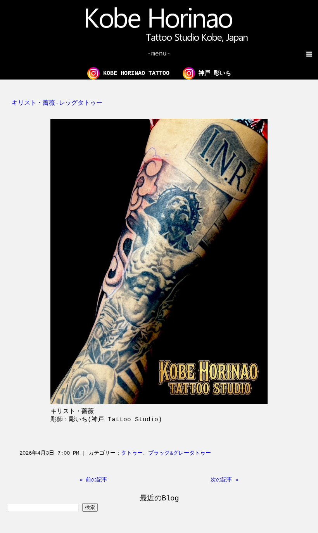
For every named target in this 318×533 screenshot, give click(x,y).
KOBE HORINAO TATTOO (134, 73)
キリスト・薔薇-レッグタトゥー (57, 103)
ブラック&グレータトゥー (179, 453)
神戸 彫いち (213, 73)
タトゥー (132, 453)
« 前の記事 (93, 480)
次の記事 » (224, 480)
